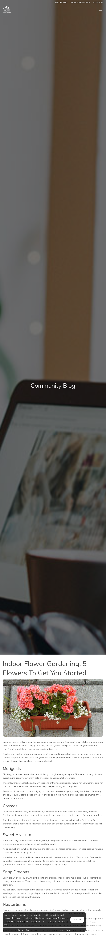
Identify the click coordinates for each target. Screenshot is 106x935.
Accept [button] (77, 919)
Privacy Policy (65, 930)
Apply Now (98, 2)
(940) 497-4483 (61, 2)
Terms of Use (23, 930)
